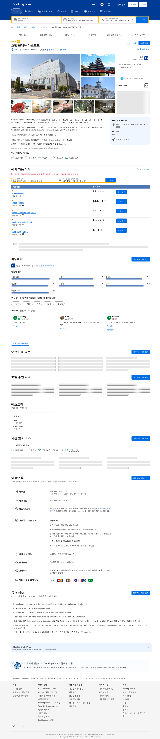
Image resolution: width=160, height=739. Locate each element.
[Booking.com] (22, 4)
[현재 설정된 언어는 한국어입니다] (102, 4)
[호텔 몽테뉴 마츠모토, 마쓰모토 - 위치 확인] (12, 49)
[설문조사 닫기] (146, 566)
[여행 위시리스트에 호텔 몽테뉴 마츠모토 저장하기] (128, 43)
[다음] (148, 74)
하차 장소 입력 (23, 18)
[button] (133, 102)
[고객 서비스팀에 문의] (109, 4)
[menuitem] (16, 11)
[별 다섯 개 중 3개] (13, 41)
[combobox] (36, 20)
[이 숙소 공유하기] (135, 43)
